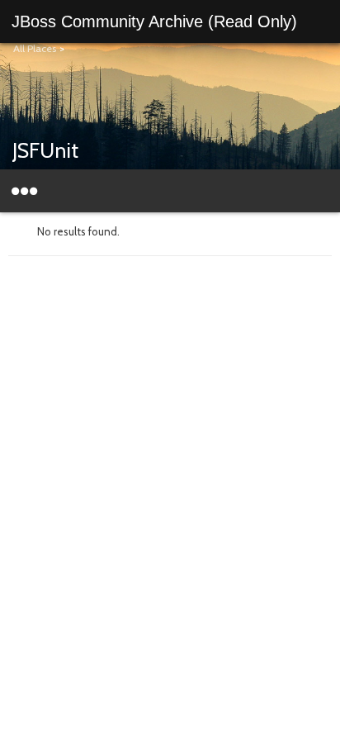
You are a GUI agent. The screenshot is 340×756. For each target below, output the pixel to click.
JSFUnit (45, 150)
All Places (34, 48)
